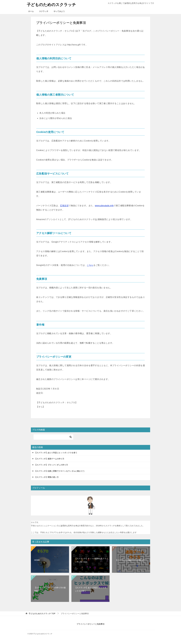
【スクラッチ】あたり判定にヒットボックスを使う (56, 453)
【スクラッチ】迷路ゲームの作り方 (49, 459)
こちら (90, 265)
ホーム (31, 11)
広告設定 (64, 205)
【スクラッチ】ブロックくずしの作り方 (51, 465)
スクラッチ (43, 11)
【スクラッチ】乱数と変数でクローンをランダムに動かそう (60, 471)
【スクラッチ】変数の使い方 (47, 477)
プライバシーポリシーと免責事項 (90, 624)
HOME (37, 560)
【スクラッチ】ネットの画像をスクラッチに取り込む (90, 560)
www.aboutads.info (104, 205)
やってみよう (59, 11)
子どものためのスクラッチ (51, 4)
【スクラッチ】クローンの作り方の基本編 (50, 589)
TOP (42, 613)
